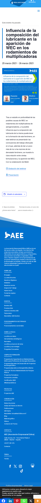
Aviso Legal (28, 486)
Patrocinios (8, 313)
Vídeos (6, 421)
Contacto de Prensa (10, 424)
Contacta (7, 295)
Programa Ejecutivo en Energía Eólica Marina (18, 368)
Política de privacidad (14, 486)
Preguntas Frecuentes (11, 349)
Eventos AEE (8, 305)
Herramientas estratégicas (13, 339)
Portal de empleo (10, 293)
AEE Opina (7, 411)
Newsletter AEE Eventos (12, 316)
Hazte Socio (8, 290)
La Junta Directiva (10, 277)
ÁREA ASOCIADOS (19, 2)
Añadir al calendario (14, 194)
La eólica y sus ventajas (11, 346)
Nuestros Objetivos (10, 280)
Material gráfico (9, 418)
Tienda (6, 459)
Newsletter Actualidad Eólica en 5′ (15, 413)
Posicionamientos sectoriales (14, 326)
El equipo (7, 275)
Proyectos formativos (11, 375)
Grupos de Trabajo (10, 288)
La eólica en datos (10, 336)
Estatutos (7, 283)
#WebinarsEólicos (10, 383)
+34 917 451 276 (9, 443)
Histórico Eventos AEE (11, 311)
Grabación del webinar (16, 168)
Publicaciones (9, 408)
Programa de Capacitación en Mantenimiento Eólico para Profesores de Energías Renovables (20, 360)
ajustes (18, 495)
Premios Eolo (8, 308)
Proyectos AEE (9, 393)
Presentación (12, 175)
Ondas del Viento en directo (13, 405)
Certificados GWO (10, 380)
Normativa (7, 341)
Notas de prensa (9, 403)
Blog (5, 416)
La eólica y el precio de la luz (13, 344)
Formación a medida (10, 377)
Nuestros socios (9, 285)
